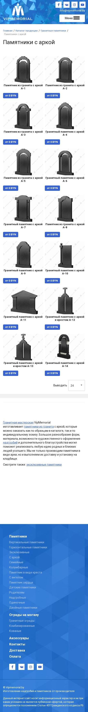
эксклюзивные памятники (44, 464)
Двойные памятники (23, 607)
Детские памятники (22, 587)
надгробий (10, 442)
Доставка (17, 650)
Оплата (15, 656)
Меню (69, 18)
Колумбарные (18, 567)
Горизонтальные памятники (28, 547)
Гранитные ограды (21, 620)
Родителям (16, 592)
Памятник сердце (21, 582)
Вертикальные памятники (26, 542)
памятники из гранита (39, 426)
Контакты (17, 644)
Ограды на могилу (24, 615)
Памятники (18, 536)
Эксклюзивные (19, 552)
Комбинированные (22, 625)
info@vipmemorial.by (72, 10)
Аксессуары (19, 638)
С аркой (14, 557)
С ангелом (16, 577)
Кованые (15, 631)
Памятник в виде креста (25, 572)
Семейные (16, 562)
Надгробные (17, 597)
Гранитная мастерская (18, 422)
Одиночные (17, 602)
